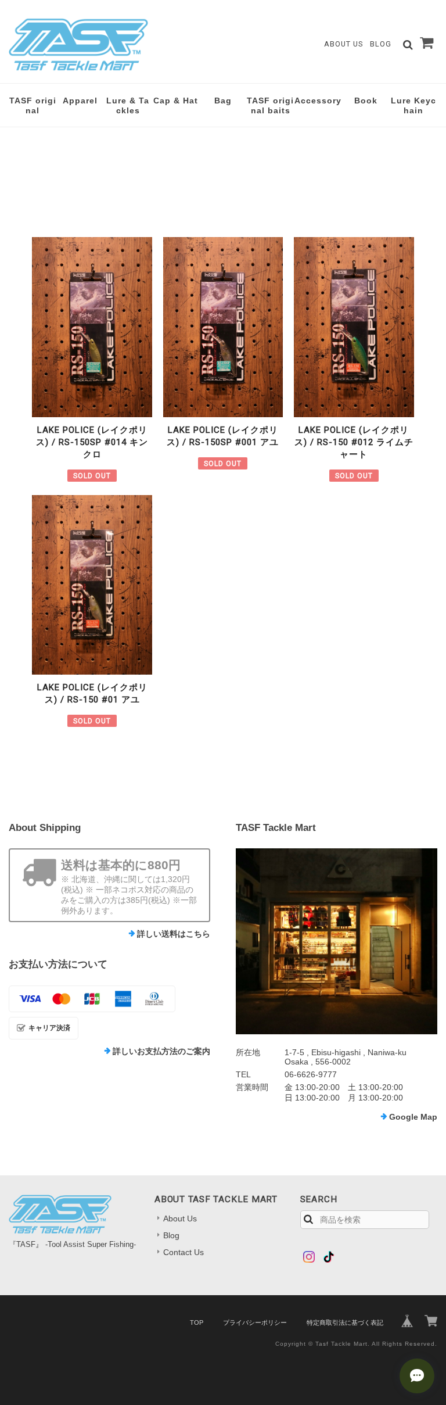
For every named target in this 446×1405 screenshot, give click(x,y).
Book (365, 100)
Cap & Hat (175, 100)
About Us (343, 44)
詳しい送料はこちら (173, 933)
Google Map (413, 1116)
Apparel (80, 100)
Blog (380, 44)
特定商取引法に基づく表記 (345, 1322)
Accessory (317, 100)
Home (19, 150)
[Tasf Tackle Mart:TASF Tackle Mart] (336, 941)
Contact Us (183, 1252)
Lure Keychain (413, 105)
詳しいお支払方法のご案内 (161, 1051)
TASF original (32, 105)
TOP (196, 1322)
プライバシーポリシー (255, 1322)
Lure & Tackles (127, 105)
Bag (223, 100)
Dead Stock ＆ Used (146, 150)
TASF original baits (270, 105)
